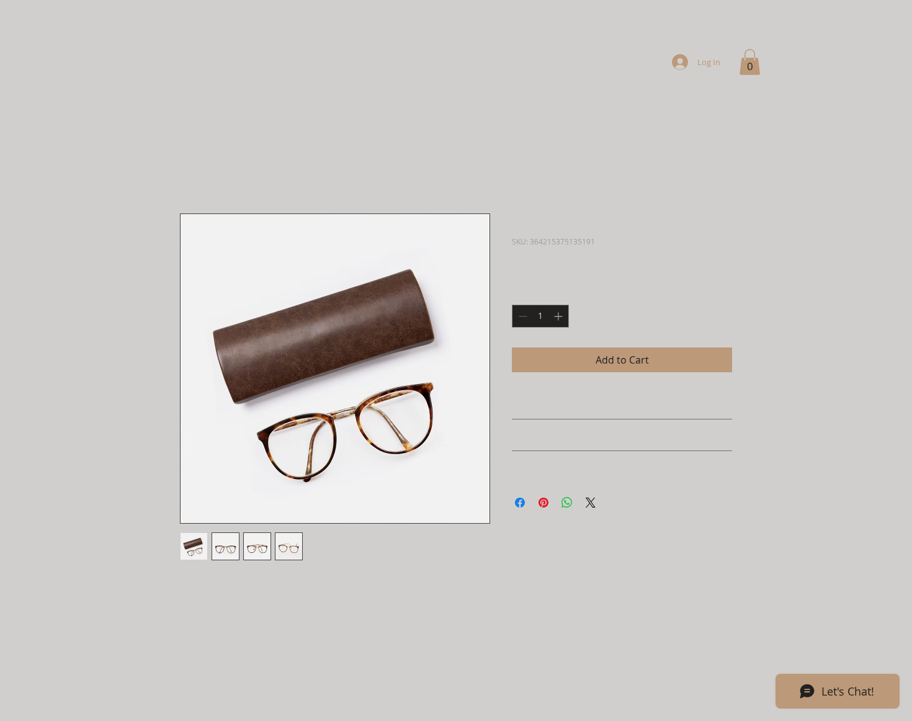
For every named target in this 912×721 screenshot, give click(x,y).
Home (194, 169)
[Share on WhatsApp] (567, 502)
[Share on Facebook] (519, 502)
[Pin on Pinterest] (543, 502)
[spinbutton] (540, 316)
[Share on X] (590, 502)
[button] (750, 62)
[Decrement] (521, 316)
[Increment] (559, 316)
